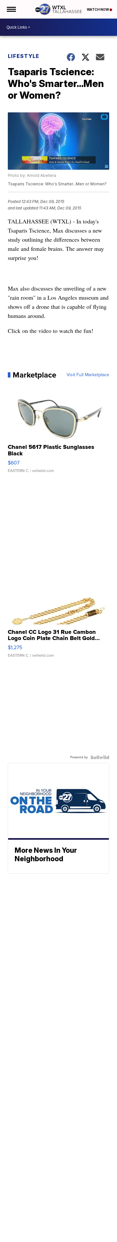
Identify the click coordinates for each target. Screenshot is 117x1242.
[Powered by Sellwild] (99, 757)
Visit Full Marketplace (88, 375)
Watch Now (98, 9)
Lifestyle (23, 56)
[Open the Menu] (11, 9)
